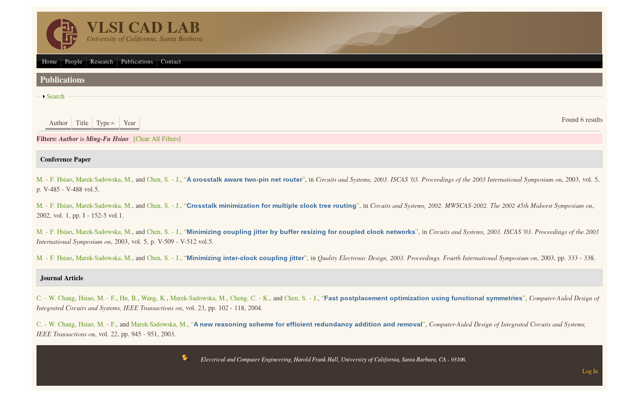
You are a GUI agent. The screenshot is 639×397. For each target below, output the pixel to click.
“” (244, 179)
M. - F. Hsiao (54, 179)
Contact (171, 61)
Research (101, 61)
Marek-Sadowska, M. (104, 179)
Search (56, 96)
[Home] (61, 47)
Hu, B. (129, 297)
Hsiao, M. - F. (97, 297)
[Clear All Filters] (157, 138)
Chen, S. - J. (163, 179)
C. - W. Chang (55, 297)
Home (49, 61)
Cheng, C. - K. (249, 297)
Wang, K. (154, 297)
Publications (137, 61)
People (73, 61)
